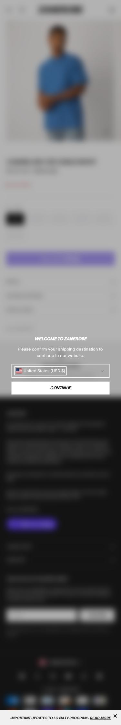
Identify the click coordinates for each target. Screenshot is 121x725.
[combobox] (40, 371)
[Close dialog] (115, 716)
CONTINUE (60, 388)
